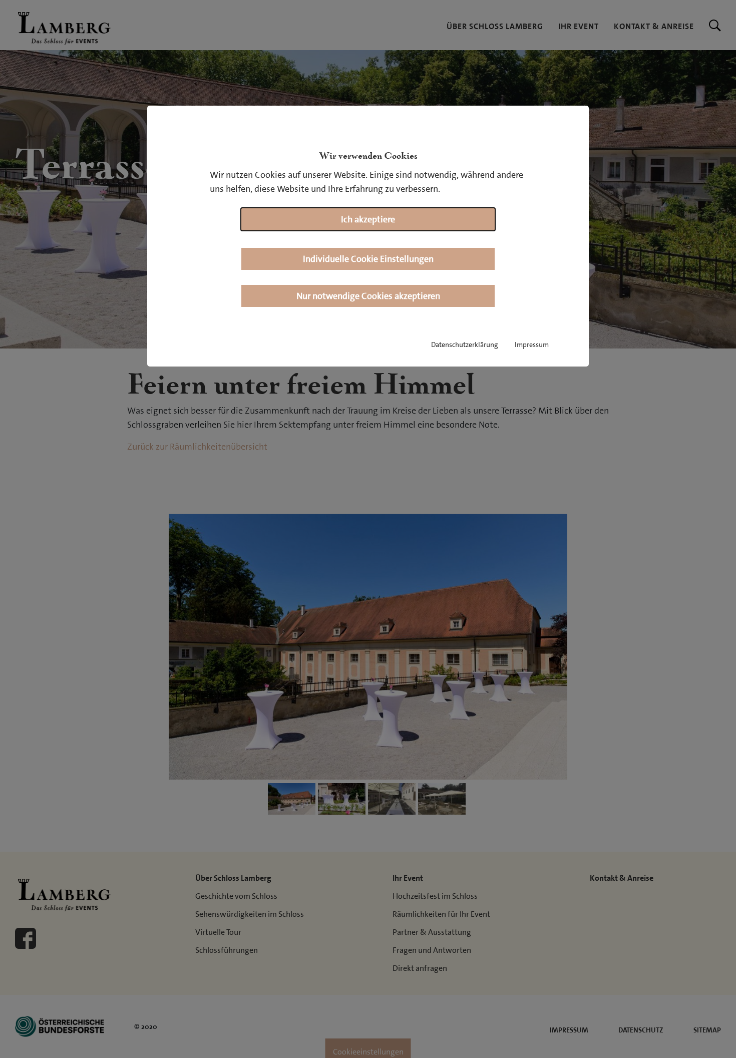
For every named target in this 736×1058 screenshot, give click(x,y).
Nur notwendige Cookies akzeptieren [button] (368, 296)
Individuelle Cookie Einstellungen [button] (368, 259)
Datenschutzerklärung (464, 344)
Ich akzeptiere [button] (368, 219)
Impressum (532, 344)
